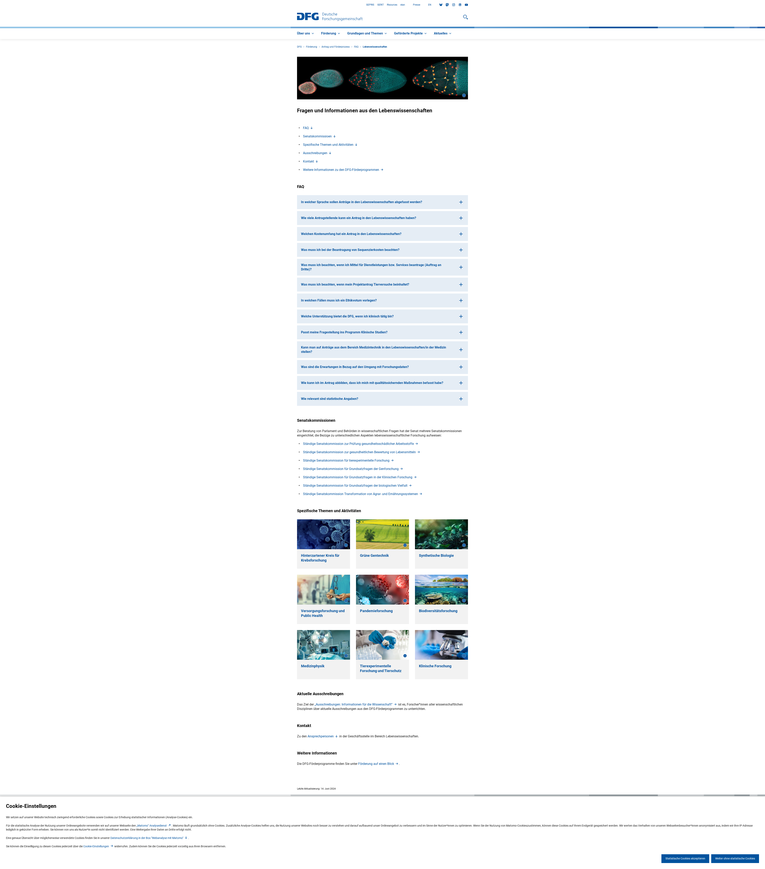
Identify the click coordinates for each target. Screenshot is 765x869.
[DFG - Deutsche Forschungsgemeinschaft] (330, 17)
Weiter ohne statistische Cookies (735, 858)
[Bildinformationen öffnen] (464, 95)
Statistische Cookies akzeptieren (685, 858)
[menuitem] (306, 33)
